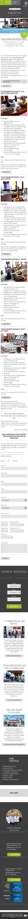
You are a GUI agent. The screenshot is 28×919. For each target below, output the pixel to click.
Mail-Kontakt (15, 854)
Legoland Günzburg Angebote (14, 744)
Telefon (2, 489)
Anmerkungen (4, 542)
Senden (5, 558)
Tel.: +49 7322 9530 (10, 874)
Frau (3, 461)
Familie (15, 461)
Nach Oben (14, 793)
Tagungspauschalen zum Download (11, 81)
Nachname (4, 473)
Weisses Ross (15, 2)
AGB (27, 912)
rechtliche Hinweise (19, 912)
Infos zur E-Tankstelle (14, 656)
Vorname (3, 465)
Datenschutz (10, 912)
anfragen (6, 86)
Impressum (3, 912)
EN (27, 6)
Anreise (14, 583)
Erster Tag (3, 497)
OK (25, 915)
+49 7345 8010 (13, 849)
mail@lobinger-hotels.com (12, 872)
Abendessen (4, 534)
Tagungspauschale (14, 528)
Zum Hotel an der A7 (14, 700)
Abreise (14, 590)
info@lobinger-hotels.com (13, 847)
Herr (9, 461)
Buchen (14, 606)
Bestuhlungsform (14, 522)
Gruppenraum (4, 528)
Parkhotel (8, 2)
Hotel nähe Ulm (22, 407)
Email (2, 481)
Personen (14, 596)
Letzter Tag (3, 505)
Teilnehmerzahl (5, 513)
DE (24, 6)
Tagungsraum (4, 522)
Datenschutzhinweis (6, 456)
